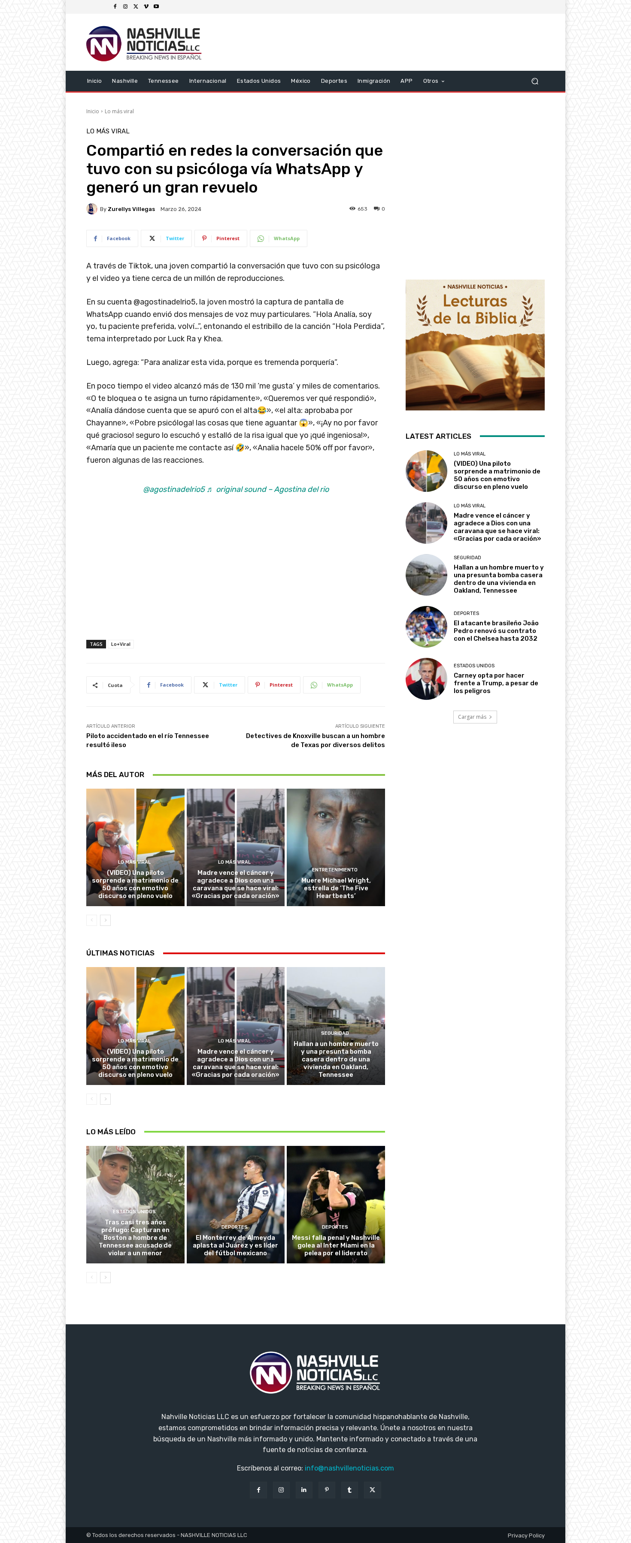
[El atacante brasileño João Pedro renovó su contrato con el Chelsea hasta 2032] (426, 627)
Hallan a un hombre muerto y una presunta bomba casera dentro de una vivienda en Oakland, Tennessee (336, 1059)
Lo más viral (119, 111)
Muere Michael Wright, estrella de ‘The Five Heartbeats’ (336, 888)
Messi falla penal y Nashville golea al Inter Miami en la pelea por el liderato (336, 1245)
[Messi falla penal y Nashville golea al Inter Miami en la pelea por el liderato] (336, 1204)
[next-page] (105, 920)
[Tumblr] (349, 1490)
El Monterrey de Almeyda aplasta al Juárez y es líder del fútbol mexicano (235, 1245)
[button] (535, 81)
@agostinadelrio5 (174, 489)
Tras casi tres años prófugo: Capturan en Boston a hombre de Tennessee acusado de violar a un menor (135, 1237)
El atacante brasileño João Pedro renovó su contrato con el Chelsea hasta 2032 (496, 630)
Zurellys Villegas (131, 209)
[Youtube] (156, 7)
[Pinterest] (327, 1490)
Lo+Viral (120, 644)
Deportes (234, 1227)
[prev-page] (91, 920)
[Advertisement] (235, 579)
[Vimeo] (146, 7)
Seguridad (335, 1033)
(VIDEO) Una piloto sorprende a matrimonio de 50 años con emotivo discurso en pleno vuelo (135, 884)
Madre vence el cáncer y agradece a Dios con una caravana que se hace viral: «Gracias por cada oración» (235, 884)
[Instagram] (125, 7)
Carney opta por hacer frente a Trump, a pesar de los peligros (496, 683)
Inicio (92, 111)
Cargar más (472, 716)
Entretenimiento (335, 870)
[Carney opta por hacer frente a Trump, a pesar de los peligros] (426, 678)
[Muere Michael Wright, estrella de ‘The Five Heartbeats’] (336, 847)
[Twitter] (135, 7)
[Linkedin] (304, 1490)
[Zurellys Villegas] (93, 208)
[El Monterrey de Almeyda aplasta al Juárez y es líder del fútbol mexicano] (236, 1204)
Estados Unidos (134, 1211)
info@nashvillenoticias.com (349, 1468)
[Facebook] (115, 7)
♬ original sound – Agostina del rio (267, 489)
